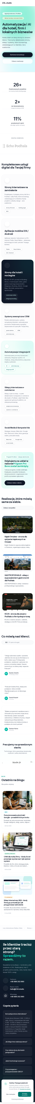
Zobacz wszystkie (9, 508)
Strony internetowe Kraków (19, 928)
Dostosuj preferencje (18, 1099)
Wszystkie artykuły (7, 784)
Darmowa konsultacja (17, 55)
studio (7, 3)
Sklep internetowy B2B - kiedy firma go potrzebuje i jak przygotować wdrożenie (15, 903)
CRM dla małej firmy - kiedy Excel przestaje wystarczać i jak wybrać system (17, 859)
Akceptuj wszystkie (24, 1094)
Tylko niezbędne (10, 1094)
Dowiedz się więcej (25, 1089)
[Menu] (31, 3)
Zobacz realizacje (17, 61)
